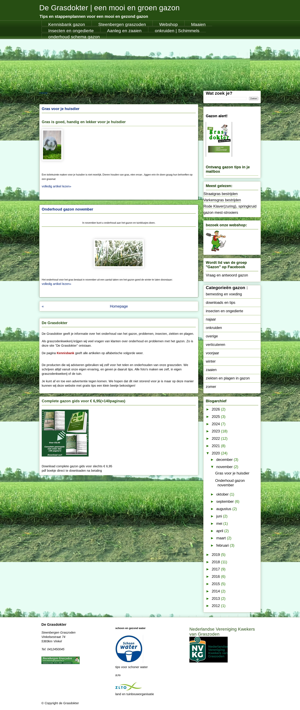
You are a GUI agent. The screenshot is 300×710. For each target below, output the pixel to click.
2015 (216, 584)
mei (219, 523)
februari (223, 545)
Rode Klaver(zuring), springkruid (229, 206)
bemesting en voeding (224, 294)
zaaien (211, 370)
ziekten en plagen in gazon (228, 378)
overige (212, 336)
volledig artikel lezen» (56, 186)
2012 (216, 606)
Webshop (168, 24)
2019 (216, 554)
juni (219, 516)
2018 (216, 562)
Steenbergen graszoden (122, 24)
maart (221, 538)
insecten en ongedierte (224, 311)
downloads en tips (220, 302)
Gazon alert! (217, 116)
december (225, 459)
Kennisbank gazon (66, 24)
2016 (216, 576)
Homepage (119, 306)
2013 (216, 598)
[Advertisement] (150, 62)
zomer (211, 386)
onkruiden (214, 328)
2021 (216, 446)
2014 (216, 591)
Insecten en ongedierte (71, 30)
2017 (216, 569)
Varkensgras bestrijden (222, 200)
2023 (216, 431)
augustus (224, 509)
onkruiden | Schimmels (177, 30)
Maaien (198, 24)
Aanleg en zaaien (124, 30)
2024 (216, 424)
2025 (216, 416)
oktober (223, 494)
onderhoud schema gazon (74, 36)
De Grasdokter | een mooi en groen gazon (109, 8)
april (220, 531)
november (225, 467)
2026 (216, 409)
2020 (216, 453)
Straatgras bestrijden (220, 194)
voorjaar (212, 353)
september (225, 501)
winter (211, 361)
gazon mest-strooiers (220, 212)
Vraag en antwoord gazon (227, 275)
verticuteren (215, 344)
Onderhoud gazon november (67, 209)
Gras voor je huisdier (60, 109)
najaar (211, 319)
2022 (216, 438)
